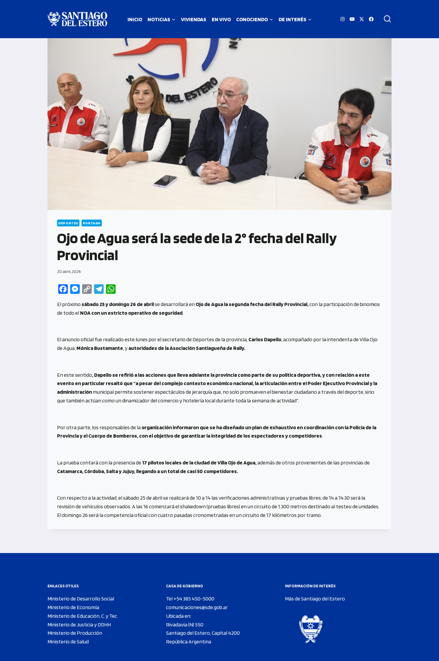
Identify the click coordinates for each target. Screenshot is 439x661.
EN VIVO (221, 19)
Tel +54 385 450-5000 (190, 598)
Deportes (68, 223)
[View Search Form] (385, 19)
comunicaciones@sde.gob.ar (197, 607)
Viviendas (193, 19)
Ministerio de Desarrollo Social (80, 598)
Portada (92, 223)
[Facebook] (371, 19)
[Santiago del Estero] (77, 19)
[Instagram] (342, 19)
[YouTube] (352, 19)
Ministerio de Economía (73, 607)
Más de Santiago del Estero (315, 598)
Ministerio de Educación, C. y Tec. (82, 616)
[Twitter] (361, 19)
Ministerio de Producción (74, 633)
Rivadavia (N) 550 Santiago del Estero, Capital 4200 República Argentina (203, 633)
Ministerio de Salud (68, 641)
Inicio (135, 19)
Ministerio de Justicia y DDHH (79, 624)
